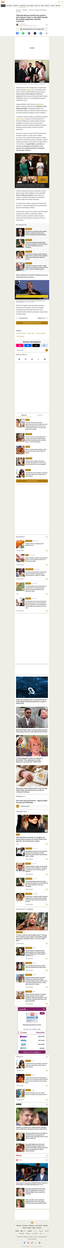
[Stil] (2, 1)
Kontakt (31, 1236)
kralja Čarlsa (30, 90)
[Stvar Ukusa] (42, 1233)
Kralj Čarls (31, 333)
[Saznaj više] (46, 1104)
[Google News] (44, 345)
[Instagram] (20, 345)
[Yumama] (35, 1233)
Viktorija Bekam (21, 333)
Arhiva (35, 1236)
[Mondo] (23, 1231)
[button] (46, 25)
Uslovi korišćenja (32, 1239)
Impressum (19, 1236)
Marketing (25, 1236)
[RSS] (38, 359)
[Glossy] (41, 1231)
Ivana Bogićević (22, 24)
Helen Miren (20, 119)
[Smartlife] (21, 1233)
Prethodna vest (23, 318)
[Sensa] (28, 1233)
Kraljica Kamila (40, 333)
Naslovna (18, 10)
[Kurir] (17, 1231)
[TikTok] (36, 345)
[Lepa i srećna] (47, 1231)
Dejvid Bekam (39, 104)
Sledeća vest (41, 318)
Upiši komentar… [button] (25, 806)
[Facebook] (28, 345)
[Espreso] (30, 1231)
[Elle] (35, 1231)
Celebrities (24, 10)
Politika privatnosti (42, 1236)
